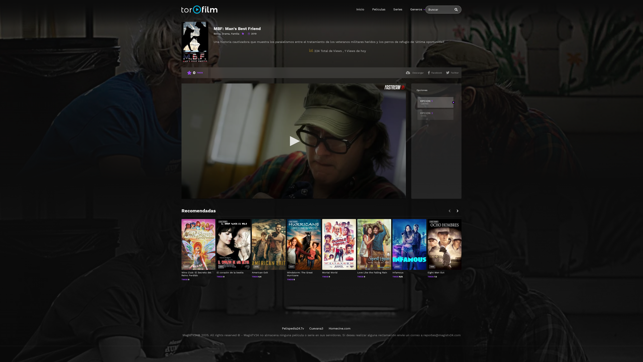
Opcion (426, 102)
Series (397, 9)
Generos (416, 9)
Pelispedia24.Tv (293, 328)
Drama (226, 33)
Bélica (217, 33)
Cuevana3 (316, 328)
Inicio (360, 9)
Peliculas (378, 9)
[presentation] (457, 211)
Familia (235, 33)
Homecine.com (339, 328)
